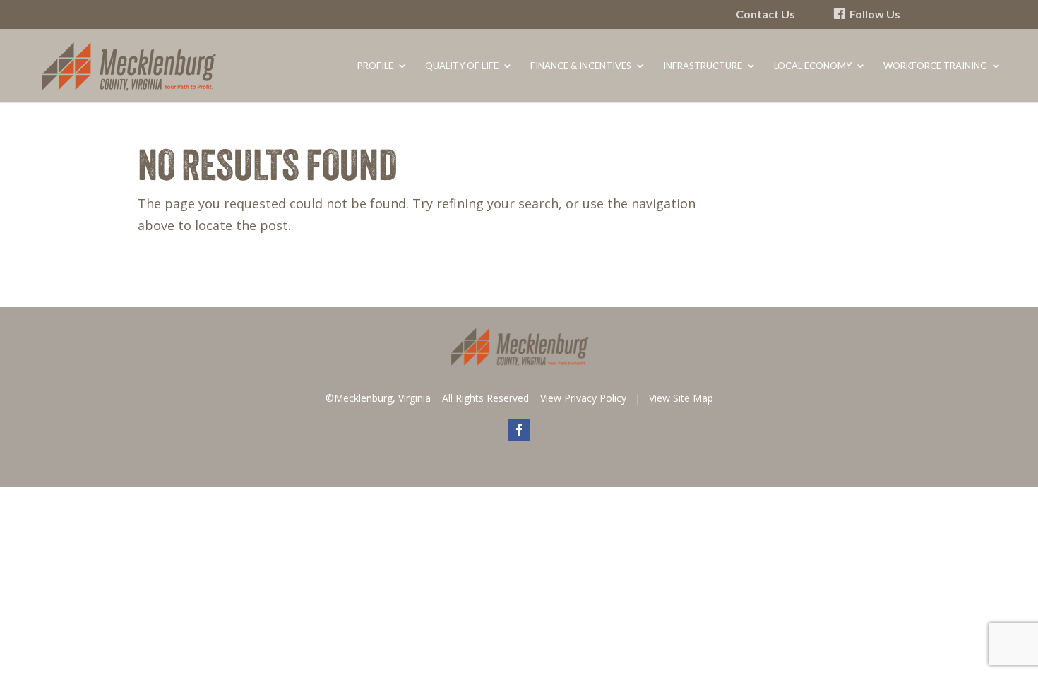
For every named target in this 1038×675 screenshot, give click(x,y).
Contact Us (765, 14)
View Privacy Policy (583, 398)
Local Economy (813, 66)
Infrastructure (702, 66)
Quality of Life (462, 66)
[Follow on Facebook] (519, 430)
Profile (375, 66)
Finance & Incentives (580, 66)
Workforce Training (935, 66)
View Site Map (681, 398)
